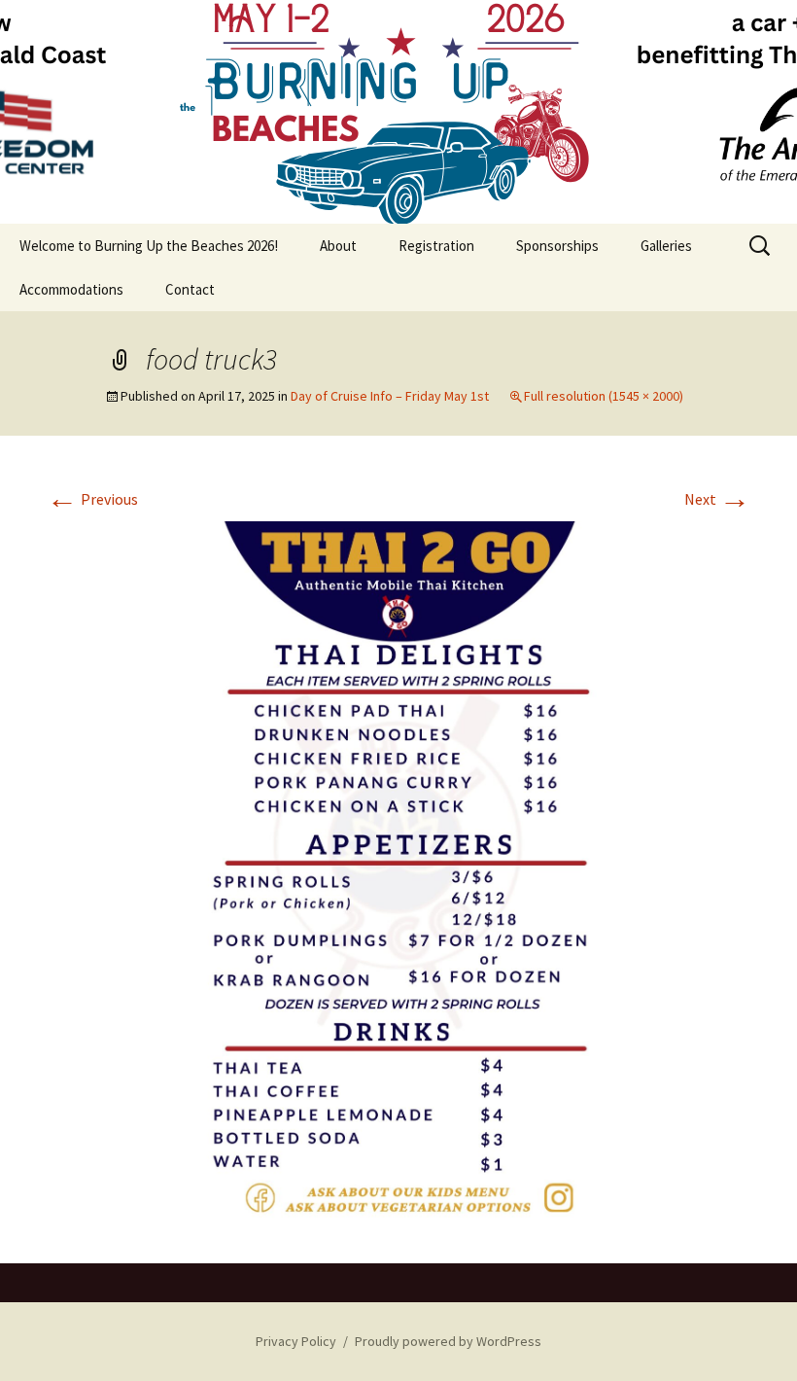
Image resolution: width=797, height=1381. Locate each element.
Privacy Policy (296, 1341)
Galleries (666, 245)
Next (717, 499)
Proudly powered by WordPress (448, 1341)
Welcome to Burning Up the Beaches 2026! (148, 245)
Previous (92, 499)
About (338, 245)
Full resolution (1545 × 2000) (603, 396)
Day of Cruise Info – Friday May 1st (390, 396)
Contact (190, 289)
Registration (436, 245)
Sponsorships (557, 245)
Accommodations (71, 289)
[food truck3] (399, 871)
